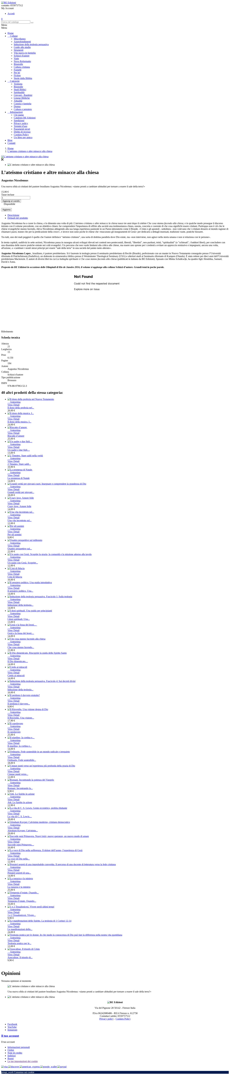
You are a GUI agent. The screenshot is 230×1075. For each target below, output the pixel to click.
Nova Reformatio (22, 61)
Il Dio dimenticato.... (18, 661)
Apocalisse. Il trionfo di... (20, 957)
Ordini (11, 1050)
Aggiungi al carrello (11, 201)
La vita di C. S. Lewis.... (20, 816)
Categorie (15, 81)
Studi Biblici (20, 89)
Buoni (11, 1058)
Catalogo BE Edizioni (25, 117)
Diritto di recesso (22, 131)
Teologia (18, 84)
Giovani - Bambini (23, 95)
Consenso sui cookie (17, 1072)
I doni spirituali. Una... (19, 619)
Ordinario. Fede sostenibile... (22, 760)
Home (11, 33)
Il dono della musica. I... (19, 421)
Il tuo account (10, 1035)
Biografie (18, 64)
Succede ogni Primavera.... (21, 844)
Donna (17, 106)
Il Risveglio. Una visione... (21, 717)
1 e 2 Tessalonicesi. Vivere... (22, 915)
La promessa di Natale (19, 478)
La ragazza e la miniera (19, 887)
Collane (14, 36)
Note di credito (15, 1053)
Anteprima (14, 402)
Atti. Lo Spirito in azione (20, 802)
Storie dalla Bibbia (23, 78)
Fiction (17, 75)
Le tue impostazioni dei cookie (23, 1061)
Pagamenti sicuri (22, 129)
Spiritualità (19, 92)
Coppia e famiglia (22, 103)
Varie (16, 58)
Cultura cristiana (22, 67)
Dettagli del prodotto (18, 218)
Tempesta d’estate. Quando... (22, 901)
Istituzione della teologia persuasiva (31, 44)
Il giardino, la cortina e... (20, 746)
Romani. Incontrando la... (20, 788)
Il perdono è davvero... (19, 703)
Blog (10, 140)
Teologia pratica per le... (19, 943)
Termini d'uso (20, 126)
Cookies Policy (21, 134)
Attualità (18, 100)
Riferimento (7, 331)
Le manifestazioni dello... (20, 929)
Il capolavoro (14, 732)
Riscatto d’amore (16, 436)
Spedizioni (19, 120)
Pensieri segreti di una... (19, 873)
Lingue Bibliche (22, 98)
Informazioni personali (19, 1047)
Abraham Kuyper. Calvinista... (23, 830)
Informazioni (16, 112)
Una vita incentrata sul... (19, 520)
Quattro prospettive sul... (20, 548)
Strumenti (18, 50)
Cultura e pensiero (23, 109)
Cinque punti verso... (18, 774)
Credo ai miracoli (16, 675)
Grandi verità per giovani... (21, 492)
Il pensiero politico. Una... (20, 591)
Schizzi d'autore (21, 55)
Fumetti (17, 69)
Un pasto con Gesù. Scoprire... (23, 562)
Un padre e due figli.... (19, 450)
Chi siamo (19, 115)
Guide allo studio (22, 47)
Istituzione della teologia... (20, 605)
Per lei (17, 72)
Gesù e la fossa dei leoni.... (21, 633)
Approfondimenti (22, 41)
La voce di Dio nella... (19, 858)
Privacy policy (21, 123)
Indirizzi (12, 1055)
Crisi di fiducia (15, 576)
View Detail (13, 404)
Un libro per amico (23, 137)
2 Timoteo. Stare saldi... (19, 464)
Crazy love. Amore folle (19, 506)
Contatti (11, 143)
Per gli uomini (14, 534)
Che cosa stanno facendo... (21, 647)
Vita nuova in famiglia (25, 53)
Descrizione (13, 215)
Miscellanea (20, 38)
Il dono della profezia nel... (21, 407)
